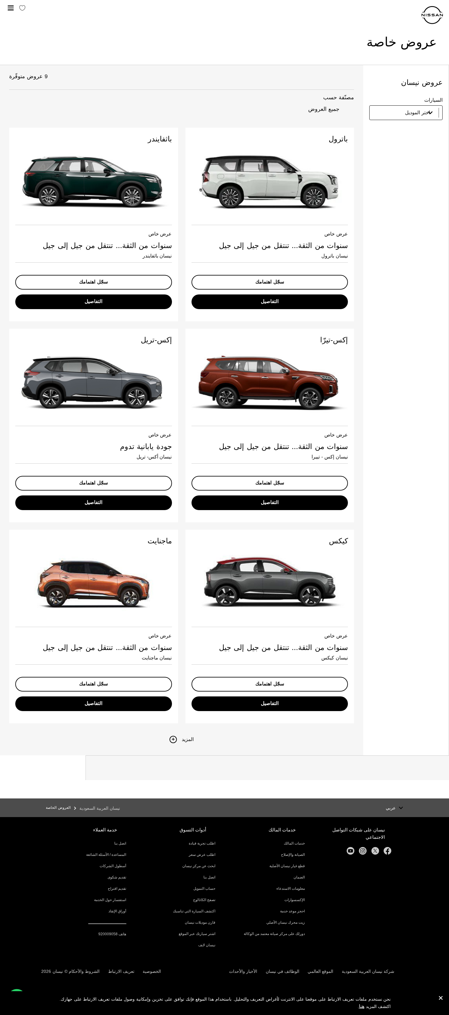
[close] (441, 999)
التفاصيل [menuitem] (270, 301)
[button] (11, 8)
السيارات (433, 100)
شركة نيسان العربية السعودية (368, 971)
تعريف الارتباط (121, 971)
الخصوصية (152, 971)
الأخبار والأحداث (243, 971)
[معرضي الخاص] (22, 8)
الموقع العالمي (320, 971)
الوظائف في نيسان (282, 971)
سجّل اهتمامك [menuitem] (269, 281)
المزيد (188, 739)
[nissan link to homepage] (432, 15)
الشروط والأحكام (84, 971)
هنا (361, 1006)
